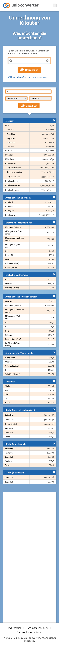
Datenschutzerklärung (29, 631)
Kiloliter (10, 146)
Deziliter (10, 129)
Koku (7, 402)
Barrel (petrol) (11, 267)
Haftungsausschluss (37, 627)
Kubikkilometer (13, 176)
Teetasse (9, 432)
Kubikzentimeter (12, 185)
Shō (6, 394)
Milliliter (9, 154)
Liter (7, 125)
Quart (7, 259)
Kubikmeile (10, 215)
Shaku (7, 386)
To (6, 398)
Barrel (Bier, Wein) (13, 339)
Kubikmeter (10, 163)
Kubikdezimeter (12, 181)
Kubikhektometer (14, 172)
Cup (7, 326)
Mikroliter (9, 159)
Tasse (7, 436)
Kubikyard (9, 210)
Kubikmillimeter (12, 190)
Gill (6, 251)
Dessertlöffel (11, 424)
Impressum (14, 627)
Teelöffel (9, 419)
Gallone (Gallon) (12, 263)
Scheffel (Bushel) (12, 287)
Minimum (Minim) (13, 227)
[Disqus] (29, 531)
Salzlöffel (9, 415)
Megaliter (11, 138)
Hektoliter (9, 150)
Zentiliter (11, 134)
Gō (6, 390)
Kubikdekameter (14, 167)
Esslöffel (9, 428)
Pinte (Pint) (10, 255)
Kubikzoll (9, 202)
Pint (7, 330)
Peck (7, 279)
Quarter (8, 283)
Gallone (8, 335)
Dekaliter (11, 142)
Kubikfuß (9, 206)
